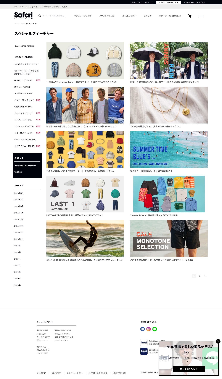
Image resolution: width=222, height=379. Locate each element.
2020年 (17, 278)
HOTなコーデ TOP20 (27, 80)
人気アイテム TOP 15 (27, 146)
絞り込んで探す (129, 16)
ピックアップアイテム (27, 126)
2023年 (17, 259)
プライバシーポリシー (75, 373)
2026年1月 (19, 239)
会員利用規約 (56, 373)
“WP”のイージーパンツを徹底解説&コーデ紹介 (26, 72)
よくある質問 (42, 353)
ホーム (16, 23)
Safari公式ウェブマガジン (142, 3)
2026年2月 (19, 232)
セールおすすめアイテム (25, 139)
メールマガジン (61, 340)
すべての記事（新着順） (25, 46)
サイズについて (43, 337)
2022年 (17, 265)
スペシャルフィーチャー (25, 165)
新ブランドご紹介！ (23, 87)
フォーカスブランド (27, 133)
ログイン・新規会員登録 (170, 16)
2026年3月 (19, 226)
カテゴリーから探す (83, 16)
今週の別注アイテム (23, 107)
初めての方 (41, 347)
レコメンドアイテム (27, 120)
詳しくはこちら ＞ (189, 369)
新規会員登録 (42, 330)
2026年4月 (19, 219)
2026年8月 (19, 193)
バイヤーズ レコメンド (27, 100)
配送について (42, 340)
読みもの (147, 16)
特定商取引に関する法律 (98, 373)
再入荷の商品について (64, 337)
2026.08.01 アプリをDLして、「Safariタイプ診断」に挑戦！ (41, 7)
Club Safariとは (43, 350)
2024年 (17, 252)
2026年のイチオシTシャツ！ (26, 64)
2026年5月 (19, 213)
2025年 (17, 246)
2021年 (17, 272)
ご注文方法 (41, 334)
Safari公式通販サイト (169, 3)
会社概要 (40, 373)
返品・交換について (63, 330)
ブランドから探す (107, 16)
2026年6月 (19, 206)
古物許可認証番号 (119, 373)
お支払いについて (62, 334)
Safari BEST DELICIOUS (195, 3)
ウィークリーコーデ (27, 113)
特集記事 (18, 172)
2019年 (17, 285)
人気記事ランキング (23, 93)
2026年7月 (19, 199)
